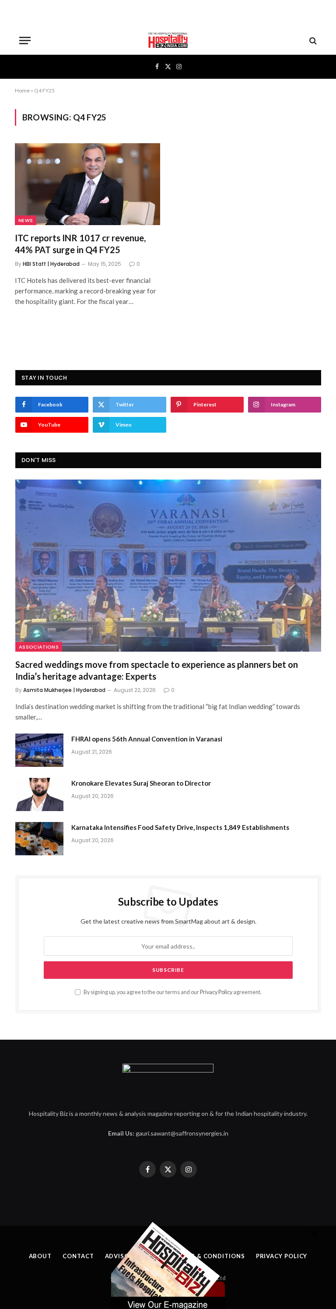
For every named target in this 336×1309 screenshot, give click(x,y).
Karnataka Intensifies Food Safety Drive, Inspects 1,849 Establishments (180, 827)
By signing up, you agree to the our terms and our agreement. (172, 992)
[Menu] (25, 40)
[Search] (312, 40)
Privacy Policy (216, 992)
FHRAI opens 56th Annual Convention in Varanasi (146, 739)
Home (22, 90)
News (25, 220)
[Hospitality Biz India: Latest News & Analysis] (168, 40)
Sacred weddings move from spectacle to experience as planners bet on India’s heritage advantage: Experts (156, 670)
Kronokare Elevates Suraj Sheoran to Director (141, 783)
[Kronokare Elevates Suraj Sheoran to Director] (39, 794)
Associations (39, 646)
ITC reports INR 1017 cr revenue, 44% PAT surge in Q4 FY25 (80, 244)
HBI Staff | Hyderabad (51, 264)
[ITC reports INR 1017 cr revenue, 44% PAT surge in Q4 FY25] (87, 184)
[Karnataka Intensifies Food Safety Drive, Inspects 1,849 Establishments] (39, 838)
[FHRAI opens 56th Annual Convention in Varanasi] (39, 750)
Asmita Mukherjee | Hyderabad (64, 690)
